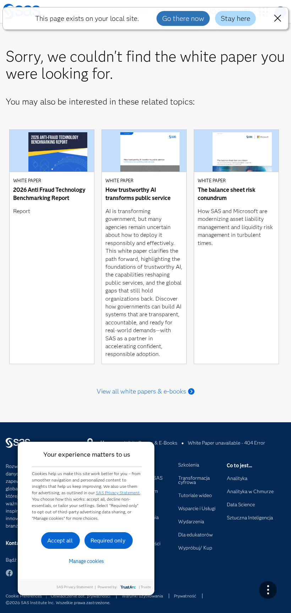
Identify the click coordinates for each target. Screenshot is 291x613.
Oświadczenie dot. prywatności (80, 595)
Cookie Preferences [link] (24, 595)
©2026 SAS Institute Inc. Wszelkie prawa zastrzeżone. (58, 602)
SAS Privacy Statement (118, 492)
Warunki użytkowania (142, 595)
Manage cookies (86, 561)
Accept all (60, 540)
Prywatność (185, 595)
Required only (108, 540)
